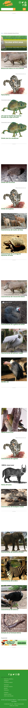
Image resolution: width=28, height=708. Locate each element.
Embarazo (6, 690)
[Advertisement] (14, 23)
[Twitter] (14, 674)
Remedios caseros (8, 686)
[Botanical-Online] (8, 3)
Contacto (6, 692)
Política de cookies (14, 705)
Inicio (2, 33)
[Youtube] (11, 674)
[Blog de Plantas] (18, 674)
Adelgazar (6, 680)
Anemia (5, 688)
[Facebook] (8, 674)
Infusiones (6, 685)
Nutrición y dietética (8, 679)
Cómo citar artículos (8, 696)
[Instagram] (16, 674)
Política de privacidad (19, 704)
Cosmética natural (8, 682)
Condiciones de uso (8, 704)
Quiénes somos (7, 694)
